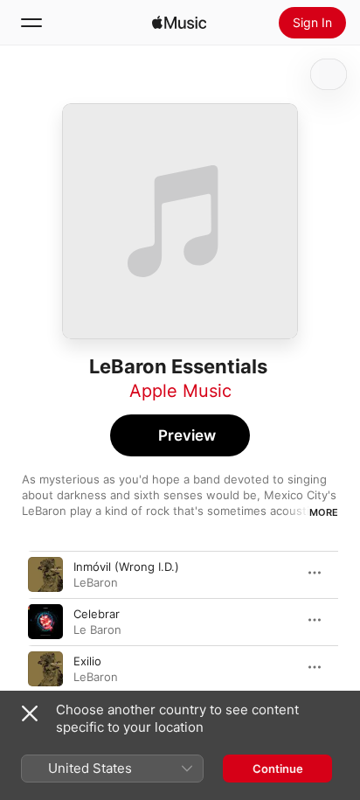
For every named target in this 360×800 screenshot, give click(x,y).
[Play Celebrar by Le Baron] (45, 621)
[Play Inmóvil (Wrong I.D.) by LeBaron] (45, 574)
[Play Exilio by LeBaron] (45, 668)
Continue (278, 769)
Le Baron (97, 630)
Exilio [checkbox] (87, 661)
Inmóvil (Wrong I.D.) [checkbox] (126, 567)
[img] (179, 23)
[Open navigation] (31, 22)
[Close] (30, 713)
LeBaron (95, 582)
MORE (323, 512)
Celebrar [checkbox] (96, 614)
